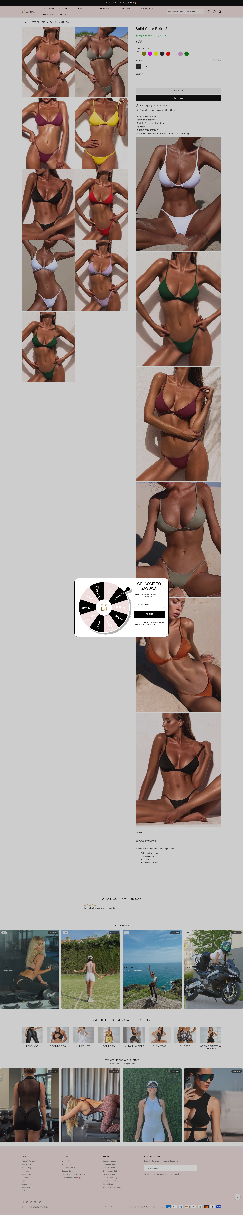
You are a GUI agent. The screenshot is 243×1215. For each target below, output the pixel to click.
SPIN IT (149, 614)
